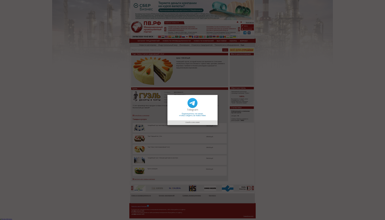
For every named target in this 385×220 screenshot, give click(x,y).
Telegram (192, 109)
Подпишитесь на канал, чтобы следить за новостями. (192, 114)
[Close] (217, 95)
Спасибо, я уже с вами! (192, 122)
